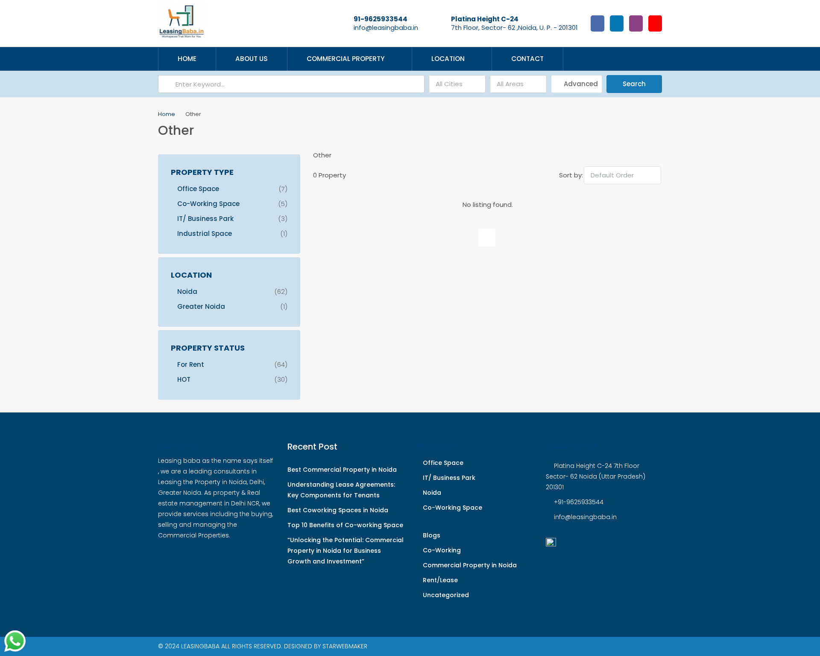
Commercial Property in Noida (470, 565)
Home (187, 58)
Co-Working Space (208, 203)
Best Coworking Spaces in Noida (337, 510)
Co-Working (442, 550)
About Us (251, 58)
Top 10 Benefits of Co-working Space (345, 525)
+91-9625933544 (578, 502)
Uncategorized (446, 595)
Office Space (198, 188)
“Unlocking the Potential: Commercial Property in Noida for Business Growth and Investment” (345, 551)
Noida (187, 291)
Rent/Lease (440, 580)
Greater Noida (201, 306)
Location (448, 58)
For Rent (190, 364)
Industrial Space (204, 233)
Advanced (580, 83)
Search (634, 83)
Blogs (431, 535)
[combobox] (457, 84)
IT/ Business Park (205, 218)
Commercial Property (346, 58)
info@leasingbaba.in (386, 27)
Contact (527, 58)
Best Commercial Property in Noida (342, 469)
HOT (183, 379)
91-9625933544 (380, 19)
